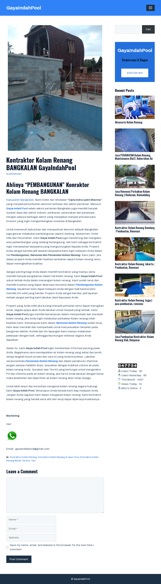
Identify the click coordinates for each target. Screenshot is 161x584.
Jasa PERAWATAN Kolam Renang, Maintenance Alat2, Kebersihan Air (134, 157)
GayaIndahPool (23, 7)
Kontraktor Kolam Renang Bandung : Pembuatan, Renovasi (135, 229)
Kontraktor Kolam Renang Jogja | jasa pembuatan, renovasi (133, 302)
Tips (33, 460)
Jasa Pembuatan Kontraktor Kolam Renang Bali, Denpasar (134, 338)
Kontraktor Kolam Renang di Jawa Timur (58, 457)
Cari (148, 29)
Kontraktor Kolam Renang (23, 457)
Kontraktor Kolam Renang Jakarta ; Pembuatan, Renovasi (135, 265)
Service (26, 460)
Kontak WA (135, 72)
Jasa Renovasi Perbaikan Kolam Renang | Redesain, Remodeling (132, 193)
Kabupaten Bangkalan (20, 199)
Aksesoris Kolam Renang (128, 122)
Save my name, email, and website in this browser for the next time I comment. (52, 547)
